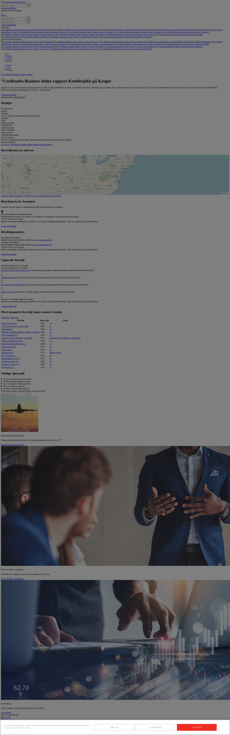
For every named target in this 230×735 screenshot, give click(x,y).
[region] (115, 727)
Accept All (197, 727)
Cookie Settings (155, 727)
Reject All (114, 727)
